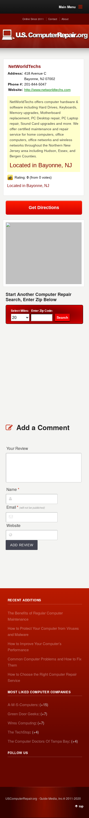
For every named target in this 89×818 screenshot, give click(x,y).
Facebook (33, 766)
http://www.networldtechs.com (47, 90)
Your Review (17, 448)
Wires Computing (22, 722)
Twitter (22, 766)
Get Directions (44, 207)
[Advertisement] (44, 373)
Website (13, 525)
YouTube (44, 766)
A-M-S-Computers (23, 704)
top (81, 806)
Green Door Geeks (23, 713)
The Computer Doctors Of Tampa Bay (38, 741)
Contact (52, 19)
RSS (12, 766)
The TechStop (19, 731)
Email (25, 507)
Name (12, 489)
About (65, 19)
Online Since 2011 (33, 19)
